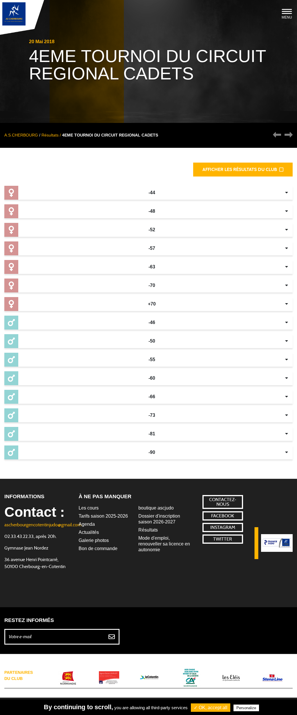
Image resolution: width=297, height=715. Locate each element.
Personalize (246, 708)
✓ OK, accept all (210, 707)
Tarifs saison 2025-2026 (103, 516)
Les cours (89, 507)
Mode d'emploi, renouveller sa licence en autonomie (164, 544)
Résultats (148, 529)
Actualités (89, 532)
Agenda (87, 524)
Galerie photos (94, 540)
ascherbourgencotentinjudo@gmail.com (43, 525)
